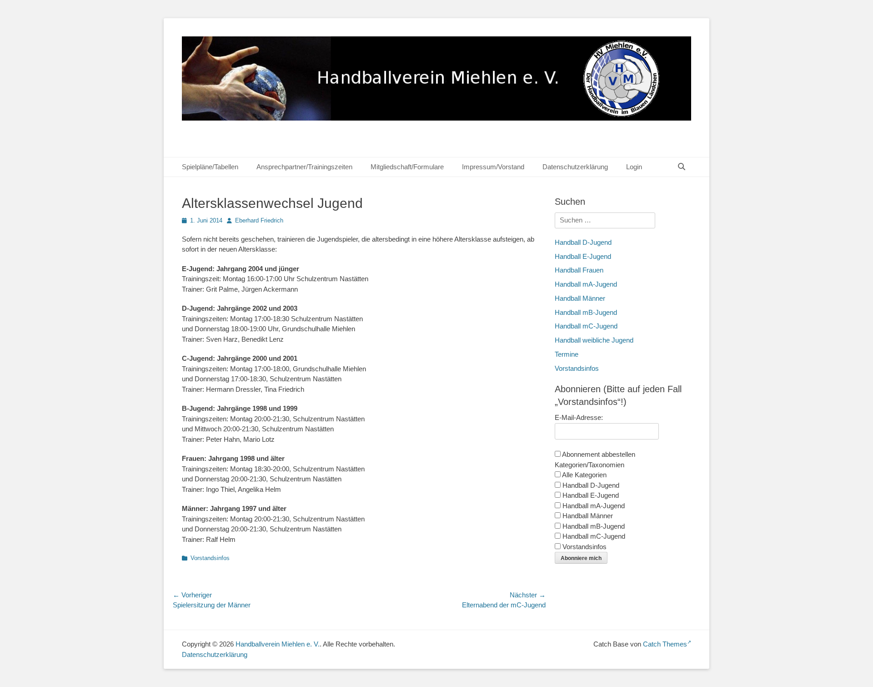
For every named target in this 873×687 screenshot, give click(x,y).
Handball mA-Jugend (586, 284)
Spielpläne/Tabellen (210, 167)
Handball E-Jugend (583, 256)
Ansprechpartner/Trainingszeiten (304, 167)
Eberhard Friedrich (259, 220)
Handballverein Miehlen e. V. (278, 644)
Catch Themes (665, 644)
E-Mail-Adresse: (579, 417)
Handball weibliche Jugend (594, 340)
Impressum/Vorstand (493, 167)
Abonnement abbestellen (598, 454)
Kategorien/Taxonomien (589, 465)
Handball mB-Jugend (586, 312)
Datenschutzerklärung (575, 167)
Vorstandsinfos (210, 558)
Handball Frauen (579, 270)
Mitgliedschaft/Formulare (407, 167)
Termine (566, 354)
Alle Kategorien (584, 475)
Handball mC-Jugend (586, 326)
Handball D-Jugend (583, 242)
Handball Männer (580, 298)
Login (634, 167)
